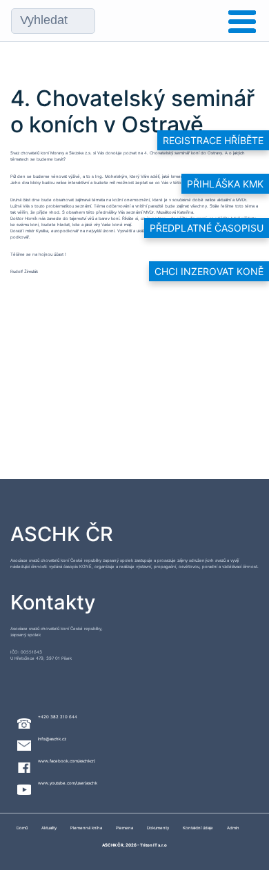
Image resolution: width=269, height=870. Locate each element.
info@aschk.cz (52, 738)
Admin (233, 827)
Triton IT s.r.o (153, 844)
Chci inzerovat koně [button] (209, 271)
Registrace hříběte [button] (213, 140)
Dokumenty (158, 827)
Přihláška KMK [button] (225, 184)
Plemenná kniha (86, 827)
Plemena (124, 827)
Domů (22, 827)
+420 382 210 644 (57, 716)
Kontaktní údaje (198, 827)
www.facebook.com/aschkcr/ (66, 760)
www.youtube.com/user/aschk (67, 782)
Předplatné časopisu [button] (206, 228)
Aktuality (49, 827)
